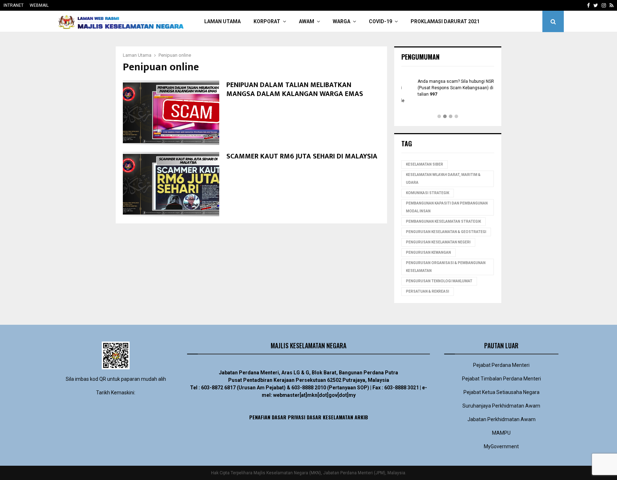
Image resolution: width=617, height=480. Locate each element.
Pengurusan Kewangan (428, 252)
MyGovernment (501, 446)
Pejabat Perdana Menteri (501, 365)
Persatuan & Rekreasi (427, 291)
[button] (439, 117)
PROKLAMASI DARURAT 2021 (445, 21)
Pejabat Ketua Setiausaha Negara (501, 392)
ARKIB (361, 417)
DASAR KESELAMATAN (330, 417)
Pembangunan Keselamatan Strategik (443, 221)
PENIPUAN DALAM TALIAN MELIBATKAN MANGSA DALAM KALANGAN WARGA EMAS (294, 89)
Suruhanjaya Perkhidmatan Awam (501, 406)
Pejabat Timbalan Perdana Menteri (501, 379)
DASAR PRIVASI (288, 417)
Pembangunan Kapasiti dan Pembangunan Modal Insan (447, 207)
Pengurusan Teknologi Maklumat (439, 281)
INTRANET (14, 5)
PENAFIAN (259, 417)
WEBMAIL (39, 5)
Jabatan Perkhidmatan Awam (501, 419)
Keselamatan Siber (424, 164)
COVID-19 (380, 21)
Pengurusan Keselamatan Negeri (438, 242)
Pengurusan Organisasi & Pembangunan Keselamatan (446, 267)
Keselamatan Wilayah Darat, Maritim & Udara (443, 179)
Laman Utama (222, 21)
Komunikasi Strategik (427, 193)
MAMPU (501, 433)
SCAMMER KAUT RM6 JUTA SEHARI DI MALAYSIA (301, 156)
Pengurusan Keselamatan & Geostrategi (446, 232)
